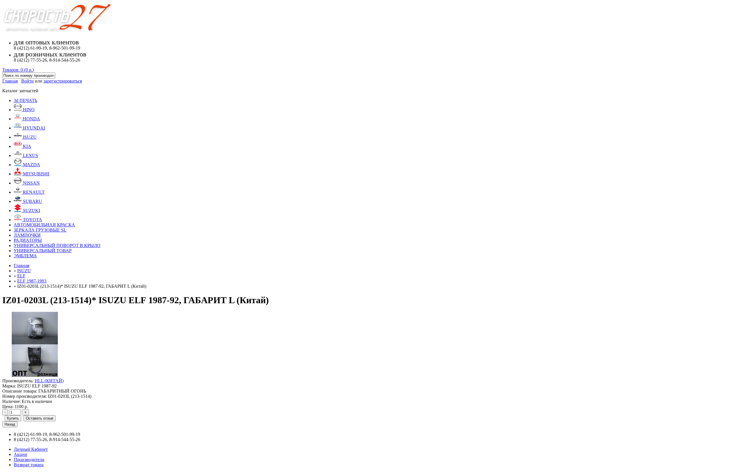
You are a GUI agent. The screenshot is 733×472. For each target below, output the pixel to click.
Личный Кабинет (31, 449)
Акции (20, 454)
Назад (10, 424)
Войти (27, 81)
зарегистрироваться (63, 81)
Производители (29, 459)
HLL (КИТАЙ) (49, 380)
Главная (10, 81)
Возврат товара (29, 464)
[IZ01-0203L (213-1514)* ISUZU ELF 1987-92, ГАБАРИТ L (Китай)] (35, 375)
